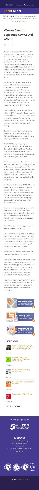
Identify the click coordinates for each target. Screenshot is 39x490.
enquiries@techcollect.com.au (25, 5)
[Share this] (10, 45)
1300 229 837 (9, 5)
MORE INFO (23, 21)
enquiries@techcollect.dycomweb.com (20, 448)
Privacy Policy (20, 451)
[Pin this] (16, 45)
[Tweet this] (13, 45)
